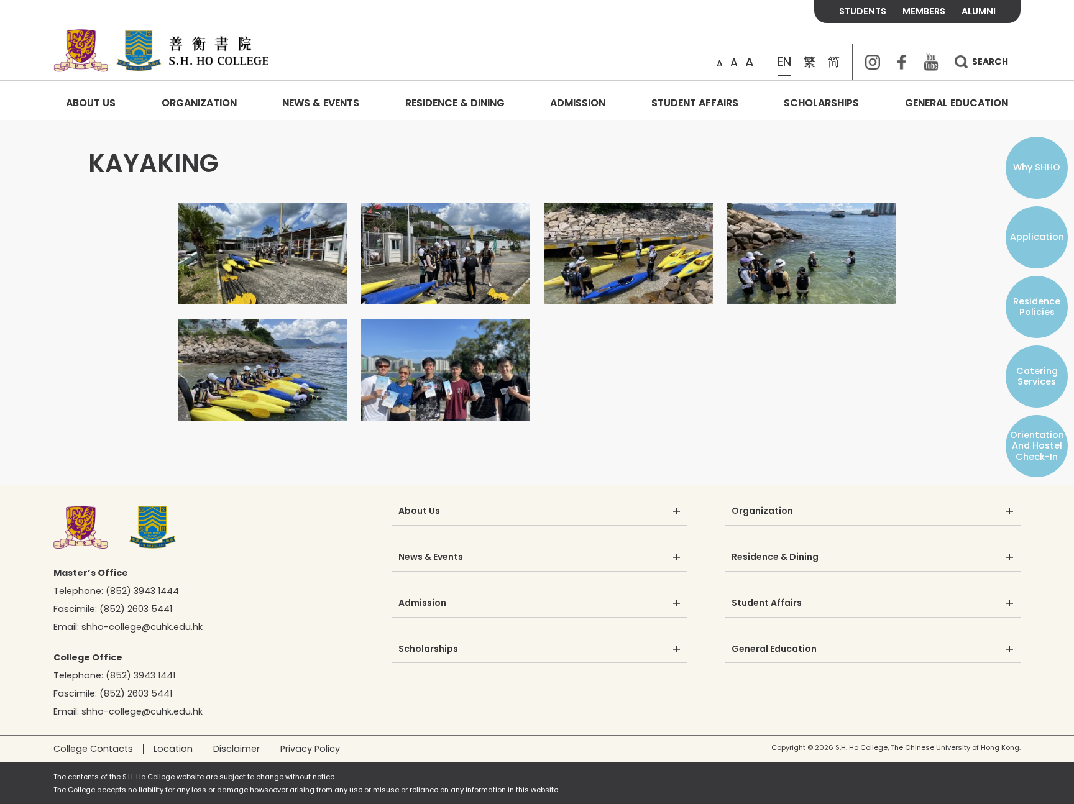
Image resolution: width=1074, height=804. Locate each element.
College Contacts (93, 748)
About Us (91, 103)
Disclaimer (236, 748)
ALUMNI (979, 11)
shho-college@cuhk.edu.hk (142, 627)
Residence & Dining (455, 103)
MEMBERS (923, 11)
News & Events (320, 103)
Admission (577, 103)
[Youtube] (931, 62)
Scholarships (821, 103)
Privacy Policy (310, 748)
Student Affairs (694, 103)
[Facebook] (901, 62)
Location (173, 748)
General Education (956, 103)
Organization (199, 103)
